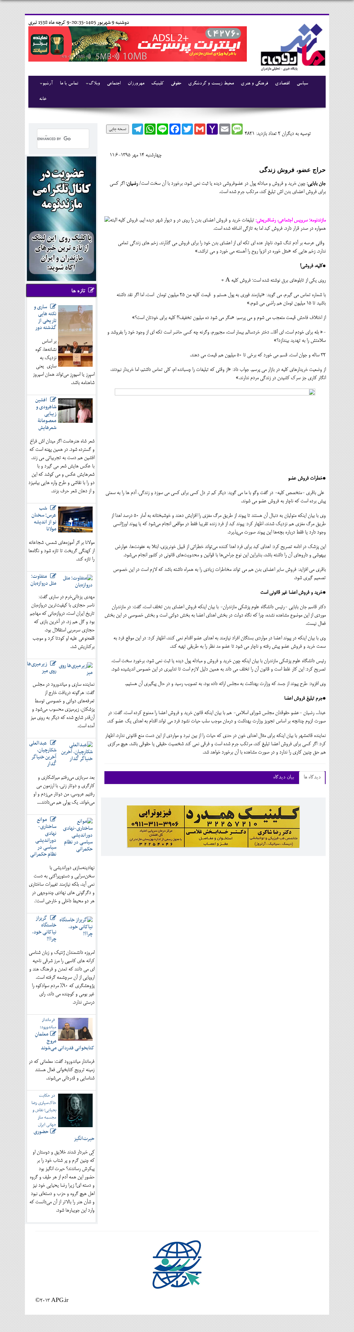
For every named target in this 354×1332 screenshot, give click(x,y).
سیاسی (302, 83)
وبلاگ (94, 83)
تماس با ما (69, 83)
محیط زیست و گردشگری (211, 83)
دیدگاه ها (312, 778)
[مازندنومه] (292, 46)
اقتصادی (282, 83)
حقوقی (176, 83)
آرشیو (48, 83)
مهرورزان (136, 83)
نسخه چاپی (117, 129)
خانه (42, 99)
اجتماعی (114, 83)
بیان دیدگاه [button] (283, 778)
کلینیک (157, 83)
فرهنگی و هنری (254, 83)
